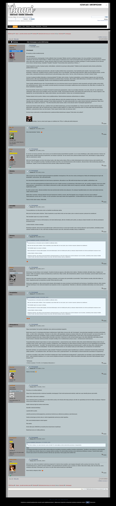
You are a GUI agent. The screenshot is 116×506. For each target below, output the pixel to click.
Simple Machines (64, 499)
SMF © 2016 (57, 499)
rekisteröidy (29, 17)
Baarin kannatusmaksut (103, 20)
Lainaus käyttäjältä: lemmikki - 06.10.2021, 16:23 (37, 240)
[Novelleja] (10, 167)
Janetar (12, 367)
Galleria (11, 61)
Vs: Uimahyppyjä (33, 127)
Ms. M (11, 127)
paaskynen (13, 437)
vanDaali (12, 385)
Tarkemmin (92, 502)
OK (87, 502)
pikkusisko (13, 459)
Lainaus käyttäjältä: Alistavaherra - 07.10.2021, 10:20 (38, 442)
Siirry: (82, 489)
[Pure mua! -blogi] (10, 475)
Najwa (12, 267)
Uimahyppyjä (32, 45)
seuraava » (105, 37)
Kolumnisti (61, 33)
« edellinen (100, 37)
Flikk (11, 149)
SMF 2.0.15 (51, 499)
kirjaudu (23, 17)
